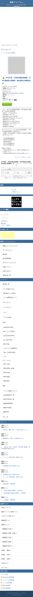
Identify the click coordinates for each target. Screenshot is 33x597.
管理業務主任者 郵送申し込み (11, 466)
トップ (2, 53)
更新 (29, 172)
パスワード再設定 (5, 225)
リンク (5, 312)
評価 (29, 157)
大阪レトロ (6, 507)
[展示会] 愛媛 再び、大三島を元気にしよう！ (16, 430)
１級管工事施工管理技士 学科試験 (12, 490)
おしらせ (5, 567)
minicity (4, 563)
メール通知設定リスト (10, 297)
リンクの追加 (7, 317)
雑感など (5, 525)
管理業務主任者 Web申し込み (11, 474)
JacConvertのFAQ (8, 336)
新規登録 (3, 223)
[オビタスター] (16, 202)
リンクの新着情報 (7, 583)
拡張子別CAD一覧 (8, 399)
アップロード (7, 307)
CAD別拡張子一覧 (8, 395)
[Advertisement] (16, 24)
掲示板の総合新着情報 (8, 577)
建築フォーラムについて (10, 246)
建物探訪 (5, 520)
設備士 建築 (6, 550)
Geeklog (19, 594)
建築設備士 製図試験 (9, 484)
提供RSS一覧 (7, 275)
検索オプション (16, 192)
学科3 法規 (6, 372)
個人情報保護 (7, 258)
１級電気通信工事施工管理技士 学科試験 (14, 493)
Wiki (4, 386)
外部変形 (12, 53)
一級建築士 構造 (7, 542)
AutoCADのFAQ (8, 327)
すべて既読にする (8, 289)
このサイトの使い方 (8, 516)
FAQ (4, 322)
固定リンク (24, 157)
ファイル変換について (10, 391)
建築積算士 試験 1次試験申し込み (13, 438)
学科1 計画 (6, 364)
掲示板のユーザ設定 (9, 293)
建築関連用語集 (8, 403)
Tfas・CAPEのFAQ (9, 352)
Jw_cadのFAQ (7, 340)
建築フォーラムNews (9, 512)
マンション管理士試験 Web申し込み (13, 477)
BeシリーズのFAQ (8, 331)
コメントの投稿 (7, 169)
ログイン (4, 221)
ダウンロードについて (9, 263)
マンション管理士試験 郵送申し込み (13, 457)
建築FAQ (6, 412)
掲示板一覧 (6, 284)
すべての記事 (4, 574)
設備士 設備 (6, 559)
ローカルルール (7, 250)
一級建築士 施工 (7, 546)
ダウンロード (7, 104)
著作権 (5, 254)
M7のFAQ (6, 344)
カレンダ (5, 417)
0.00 (7, 98)
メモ (4, 357)
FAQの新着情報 (6, 588)
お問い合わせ (7, 271)
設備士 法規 (6, 554)
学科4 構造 (6, 377)
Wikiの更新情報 (6, 585)
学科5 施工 (6, 381)
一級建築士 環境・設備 (9, 533)
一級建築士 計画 (7, 529)
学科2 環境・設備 (8, 368)
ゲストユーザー (11, 95)
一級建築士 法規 (7, 537)
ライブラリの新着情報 (8, 580)
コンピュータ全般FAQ (10, 348)
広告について (7, 267)
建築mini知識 (7, 408)
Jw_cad (7, 53)
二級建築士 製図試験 (9, 500)
